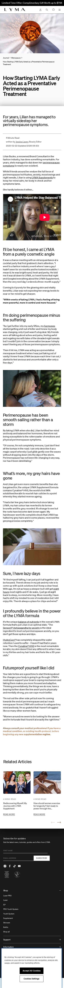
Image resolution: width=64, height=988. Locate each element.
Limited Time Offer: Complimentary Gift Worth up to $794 (32, 2)
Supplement (8, 918)
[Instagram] (5, 866)
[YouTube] (19, 866)
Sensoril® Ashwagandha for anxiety (21, 627)
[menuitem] (32, 911)
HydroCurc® (9, 639)
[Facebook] (10, 866)
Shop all (6, 931)
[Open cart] (53, 9)
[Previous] (53, 822)
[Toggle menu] (59, 9)
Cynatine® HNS (26, 646)
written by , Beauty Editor (24, 141)
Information (8, 947)
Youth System (8, 913)
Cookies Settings (32, 978)
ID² (4, 904)
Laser (5, 900)
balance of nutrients (28, 621)
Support (7, 939)
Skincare (6, 922)
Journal (6, 58)
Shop (5, 890)
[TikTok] (14, 866)
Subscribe (41, 858)
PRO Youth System (10, 909)
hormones (49, 325)
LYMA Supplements (42, 177)
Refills (5, 927)
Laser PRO (7, 895)
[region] (31, 968)
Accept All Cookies (32, 970)
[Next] (59, 822)
